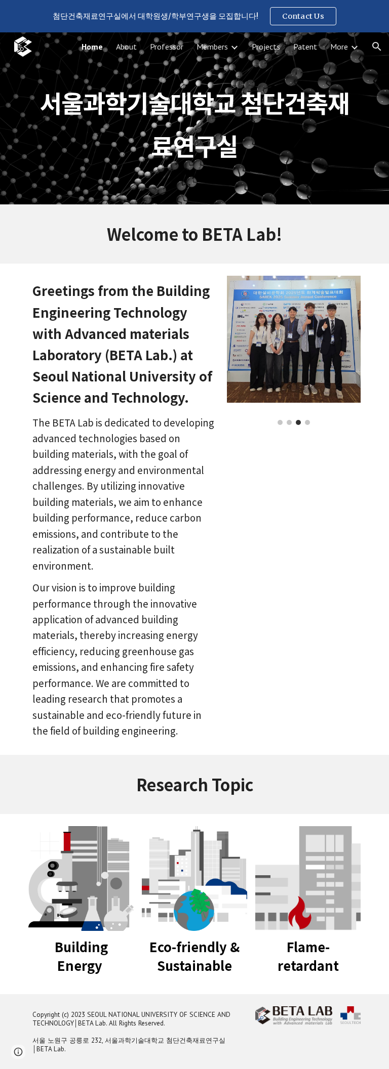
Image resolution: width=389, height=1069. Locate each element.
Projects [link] (266, 46)
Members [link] (212, 46)
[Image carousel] (293, 350)
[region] (194, 16)
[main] (194, 118)
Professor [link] (166, 46)
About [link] (126, 46)
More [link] (339, 46)
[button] (377, 46)
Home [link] (92, 46)
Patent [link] (305, 46)
